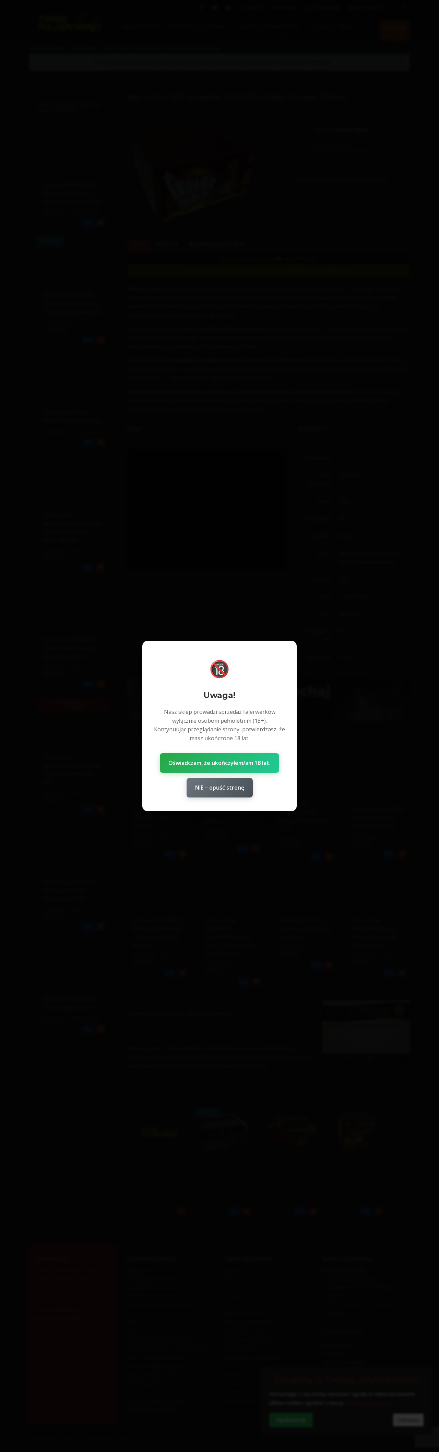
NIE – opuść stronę (219, 787)
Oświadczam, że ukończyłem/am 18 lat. (219, 763)
